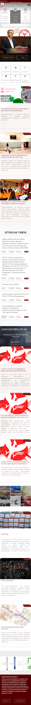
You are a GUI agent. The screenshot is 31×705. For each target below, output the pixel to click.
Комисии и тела (5, 22)
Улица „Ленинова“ (7, 580)
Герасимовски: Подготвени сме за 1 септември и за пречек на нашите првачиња (14, 203)
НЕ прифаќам (20, 701)
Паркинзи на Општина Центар (19, 663)
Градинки (5, 491)
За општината (5, 16)
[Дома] (2, 5)
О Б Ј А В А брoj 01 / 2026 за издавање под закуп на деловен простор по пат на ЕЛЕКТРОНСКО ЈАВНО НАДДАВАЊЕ (15, 416)
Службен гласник (15, 22)
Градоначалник (8, 57)
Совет (23, 57)
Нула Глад (4, 534)
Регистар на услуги (15, 501)
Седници (15, 20)
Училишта (15, 491)
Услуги (25, 18)
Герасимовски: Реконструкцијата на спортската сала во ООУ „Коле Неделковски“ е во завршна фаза (14, 156)
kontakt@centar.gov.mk (16, 2)
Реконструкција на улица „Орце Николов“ (12, 628)
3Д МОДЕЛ (15, 72)
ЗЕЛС (27, 663)
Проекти (26, 501)
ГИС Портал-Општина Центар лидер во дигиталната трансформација (15, 109)
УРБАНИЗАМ (6, 80)
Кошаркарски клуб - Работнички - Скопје (12, 663)
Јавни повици (25, 20)
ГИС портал (6, 72)
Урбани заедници (25, 81)
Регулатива (5, 20)
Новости (25, 16)
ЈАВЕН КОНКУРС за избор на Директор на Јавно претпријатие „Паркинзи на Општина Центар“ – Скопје (15, 463)
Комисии (15, 18)
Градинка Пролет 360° (25, 22)
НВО (5, 501)
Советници (15, 16)
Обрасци (25, 72)
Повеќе (16, 342)
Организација (5, 18)
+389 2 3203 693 (3, 2)
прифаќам (6, 701)
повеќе (10, 693)
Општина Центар (11, 4)
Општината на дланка (4, 663)
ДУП (26, 491)
